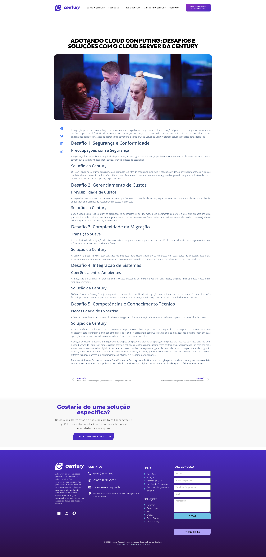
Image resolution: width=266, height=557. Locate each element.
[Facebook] (74, 513)
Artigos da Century (155, 8)
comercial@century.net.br (107, 487)
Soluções (113, 8)
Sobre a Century (96, 8)
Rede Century (133, 8)
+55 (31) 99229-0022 (104, 480)
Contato (174, 8)
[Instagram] (66, 513)
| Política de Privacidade (139, 544)
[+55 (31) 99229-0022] (89, 480)
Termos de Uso (123, 544)
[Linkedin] (58, 513)
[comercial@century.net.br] (89, 487)
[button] (61, 128)
